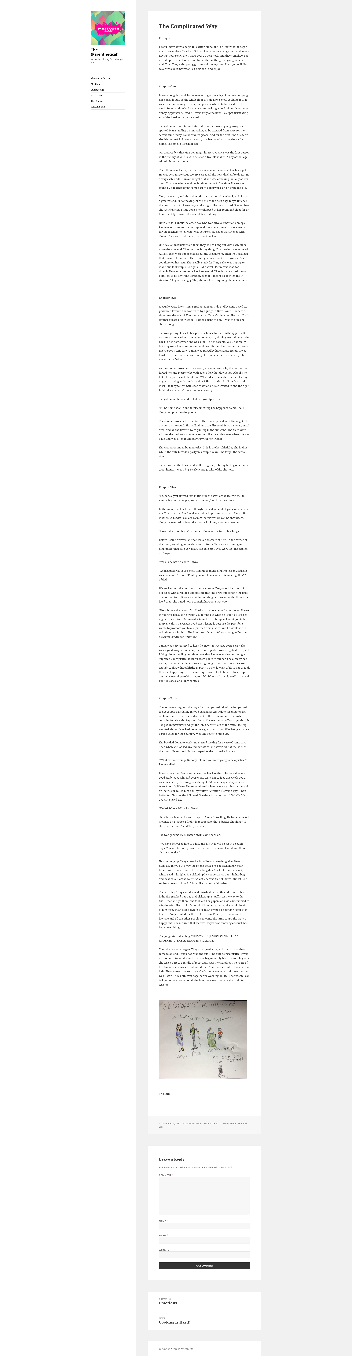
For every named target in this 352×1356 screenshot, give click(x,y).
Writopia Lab (98, 106)
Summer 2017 (213, 1123)
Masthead (96, 84)
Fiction (233, 1123)
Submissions (97, 89)
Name (163, 1221)
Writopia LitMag (193, 1123)
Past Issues (96, 95)
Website (164, 1249)
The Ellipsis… (98, 101)
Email (163, 1235)
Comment (166, 1175)
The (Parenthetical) (104, 52)
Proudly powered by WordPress (176, 1348)
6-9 (227, 1123)
